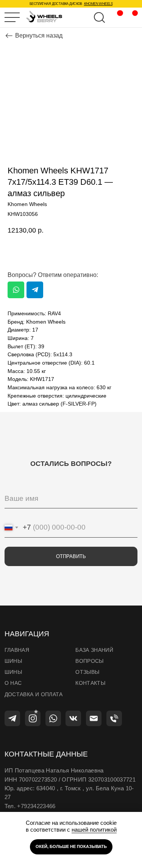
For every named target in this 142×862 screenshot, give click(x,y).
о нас (13, 683)
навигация (27, 634)
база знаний (94, 650)
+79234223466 (36, 806)
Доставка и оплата (34, 694)
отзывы (87, 672)
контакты (90, 683)
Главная (17, 650)
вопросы (89, 661)
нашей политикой (94, 829)
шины (13, 661)
